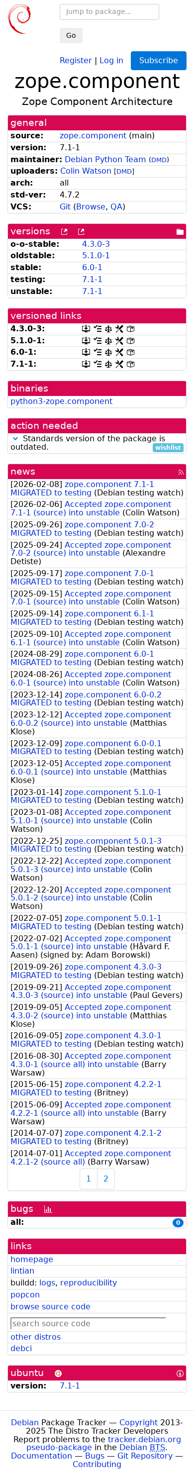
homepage (31, 1259)
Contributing (97, 1464)
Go (71, 35)
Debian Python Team (105, 159)
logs (47, 1282)
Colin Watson (85, 171)
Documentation (41, 1456)
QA (116, 206)
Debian (25, 1422)
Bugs (94, 1456)
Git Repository (145, 1456)
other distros (35, 1337)
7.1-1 (92, 279)
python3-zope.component (61, 401)
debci (21, 1348)
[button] (15, 438)
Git (65, 206)
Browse (90, 206)
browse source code (50, 1306)
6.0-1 (92, 267)
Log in (111, 60)
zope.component (93, 135)
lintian (22, 1271)
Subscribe (158, 60)
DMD (159, 160)
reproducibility (88, 1282)
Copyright (138, 1422)
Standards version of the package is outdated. (95, 443)
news (22, 471)
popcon (25, 1294)
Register (76, 60)
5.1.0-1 (96, 255)
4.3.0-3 (96, 244)
